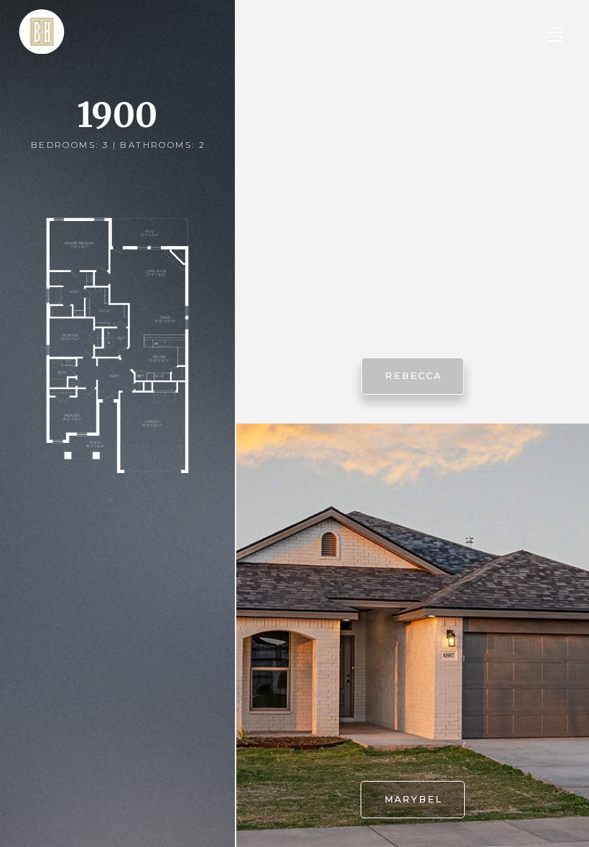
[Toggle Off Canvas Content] (554, 34)
